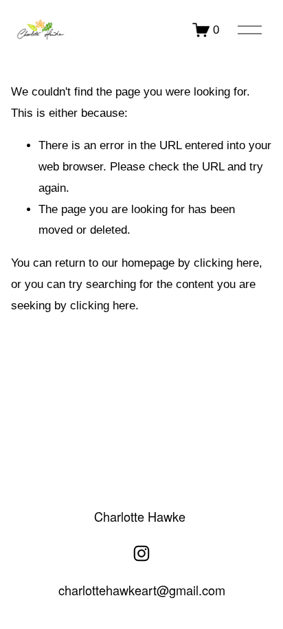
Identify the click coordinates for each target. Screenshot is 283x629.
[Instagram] (141, 553)
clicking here (226, 262)
